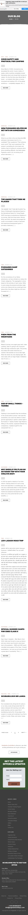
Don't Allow (16, 8)
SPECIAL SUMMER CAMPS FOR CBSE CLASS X (12, 630)
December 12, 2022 (8, 264)
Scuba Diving (3, 693)
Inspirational (4, 125)
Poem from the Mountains (8, 336)
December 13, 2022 (12, 56)
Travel (6, 56)
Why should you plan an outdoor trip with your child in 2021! (13, 471)
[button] (14, 752)
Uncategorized (4, 467)
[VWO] (5, 8)
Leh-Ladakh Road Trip (12, 541)
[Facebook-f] (12, 902)
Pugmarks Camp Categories (9, 268)
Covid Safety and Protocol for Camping (12, 60)
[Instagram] (16, 902)
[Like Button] (3, 66)
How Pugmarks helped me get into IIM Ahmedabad (14, 129)
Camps (2, 264)
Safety (2, 56)
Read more (5, 87)
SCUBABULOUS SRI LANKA (13, 696)
